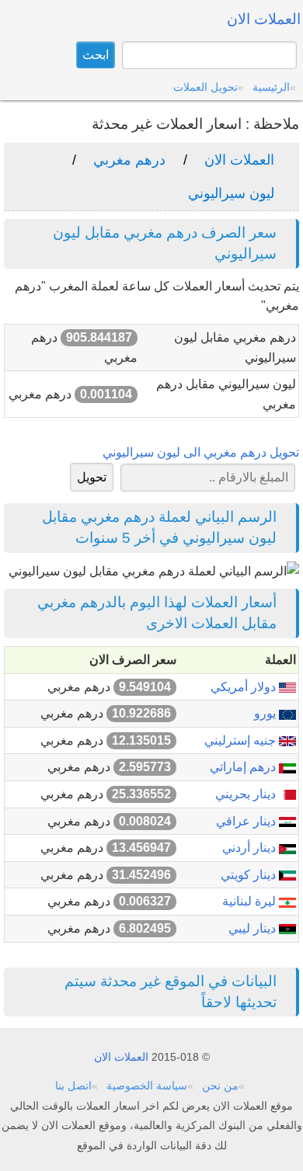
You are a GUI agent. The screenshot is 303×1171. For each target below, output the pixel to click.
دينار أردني (250, 847)
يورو (266, 713)
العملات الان (239, 160)
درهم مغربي (129, 160)
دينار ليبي (253, 928)
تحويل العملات (205, 87)
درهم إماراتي (244, 766)
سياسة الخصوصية (146, 1085)
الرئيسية (271, 87)
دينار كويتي (250, 874)
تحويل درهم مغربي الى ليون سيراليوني (201, 452)
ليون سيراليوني (231, 193)
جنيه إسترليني (241, 740)
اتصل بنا (73, 1085)
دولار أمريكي (245, 686)
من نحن (220, 1085)
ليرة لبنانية (250, 901)
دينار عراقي (247, 821)
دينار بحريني (247, 794)
